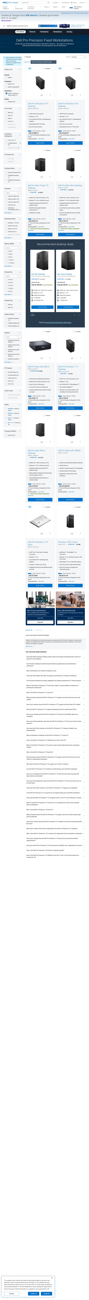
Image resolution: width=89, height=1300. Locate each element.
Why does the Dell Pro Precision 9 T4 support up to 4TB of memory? (47, 764)
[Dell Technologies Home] (10, 2)
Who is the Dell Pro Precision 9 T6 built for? (39, 809)
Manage (11, 1293)
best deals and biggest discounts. (59, 322)
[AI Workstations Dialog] (20, 143)
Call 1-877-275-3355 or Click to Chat (75, 13)
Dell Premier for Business (78, 7)
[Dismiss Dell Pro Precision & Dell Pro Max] (54, 62)
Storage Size (8, 272)
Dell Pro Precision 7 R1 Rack (38, 543)
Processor (8, 188)
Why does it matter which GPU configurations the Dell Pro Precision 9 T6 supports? (52, 828)
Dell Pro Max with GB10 (38, 366)
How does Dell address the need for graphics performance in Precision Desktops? (51, 676)
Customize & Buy (42, 307)
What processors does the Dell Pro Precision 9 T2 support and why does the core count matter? (53, 698)
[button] (56, 2)
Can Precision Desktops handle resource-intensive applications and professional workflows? (51, 665)
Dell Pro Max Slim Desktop (70, 185)
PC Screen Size (9, 154)
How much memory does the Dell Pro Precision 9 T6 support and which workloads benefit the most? (54, 822)
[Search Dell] (48, 2)
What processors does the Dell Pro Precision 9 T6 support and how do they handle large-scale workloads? (53, 815)
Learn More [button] (41, 139)
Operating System (10, 219)
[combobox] (35, 2)
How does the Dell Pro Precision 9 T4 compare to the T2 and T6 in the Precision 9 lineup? (54, 798)
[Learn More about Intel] (64, 25)
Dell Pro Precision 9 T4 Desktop (38, 104)
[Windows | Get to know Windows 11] (47, 26)
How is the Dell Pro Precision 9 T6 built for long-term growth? (45, 850)
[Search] (18, 193)
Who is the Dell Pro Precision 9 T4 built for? (39, 752)
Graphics (7, 333)
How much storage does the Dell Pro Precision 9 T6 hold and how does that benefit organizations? (52, 839)
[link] (65, 2)
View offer (30, 230)
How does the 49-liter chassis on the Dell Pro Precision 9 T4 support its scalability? (52, 788)
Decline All (34, 1293)
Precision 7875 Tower (68, 542)
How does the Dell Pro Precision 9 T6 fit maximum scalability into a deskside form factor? (54, 845)
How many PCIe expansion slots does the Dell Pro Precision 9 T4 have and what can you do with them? (53, 782)
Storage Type (9, 300)
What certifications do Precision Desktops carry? (41, 671)
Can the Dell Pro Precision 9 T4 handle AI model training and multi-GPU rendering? (51, 769)
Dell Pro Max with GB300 (69, 450)
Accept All (46, 1293)
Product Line (8, 69)
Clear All (26, 62)
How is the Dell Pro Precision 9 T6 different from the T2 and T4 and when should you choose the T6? (52, 856)
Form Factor (8, 108)
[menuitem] (20, 8)
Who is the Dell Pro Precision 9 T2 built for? (39, 692)
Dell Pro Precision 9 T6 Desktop (68, 104)
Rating (7, 404)
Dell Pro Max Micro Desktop (36, 451)
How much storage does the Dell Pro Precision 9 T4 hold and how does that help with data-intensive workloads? (52, 775)
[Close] (52, 1278)
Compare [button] (47, 68)
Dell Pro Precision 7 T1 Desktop (68, 367)
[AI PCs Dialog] (15, 140)
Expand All (29, 630)
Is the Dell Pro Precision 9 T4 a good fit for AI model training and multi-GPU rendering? (53, 793)
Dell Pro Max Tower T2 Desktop (38, 186)
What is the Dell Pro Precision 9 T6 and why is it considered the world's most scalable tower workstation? (52, 804)
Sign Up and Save (6, 20)
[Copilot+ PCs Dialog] (18, 147)
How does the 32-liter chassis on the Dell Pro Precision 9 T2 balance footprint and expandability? (51, 729)
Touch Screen (9, 391)
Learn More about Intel (76, 26)
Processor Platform (10, 431)
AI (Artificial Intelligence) (8, 135)
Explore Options (40, 143)
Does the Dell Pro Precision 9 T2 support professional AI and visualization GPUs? (51, 709)
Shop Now (40, 622)
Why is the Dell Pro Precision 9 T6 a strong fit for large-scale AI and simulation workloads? (54, 833)
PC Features (8, 368)
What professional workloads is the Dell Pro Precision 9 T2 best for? (47, 735)
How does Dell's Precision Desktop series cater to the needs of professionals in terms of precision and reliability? (53, 658)
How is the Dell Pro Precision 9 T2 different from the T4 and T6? (46, 740)
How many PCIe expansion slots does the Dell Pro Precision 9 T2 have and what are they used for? (53, 722)
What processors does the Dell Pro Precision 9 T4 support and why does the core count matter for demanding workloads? (53, 758)
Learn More (40, 618)
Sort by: (68, 57)
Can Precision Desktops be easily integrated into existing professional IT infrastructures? (53, 680)
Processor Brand (10, 168)
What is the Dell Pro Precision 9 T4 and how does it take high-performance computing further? (52, 746)
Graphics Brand (9, 314)
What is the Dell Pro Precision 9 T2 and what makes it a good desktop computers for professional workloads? (52, 686)
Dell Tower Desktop (64, 274)
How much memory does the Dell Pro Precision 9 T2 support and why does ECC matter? (53, 704)
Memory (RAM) (9, 244)
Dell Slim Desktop (38, 274)
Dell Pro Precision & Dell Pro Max (42, 62)
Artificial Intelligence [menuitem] (6, 7)
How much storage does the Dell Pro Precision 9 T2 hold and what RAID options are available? (52, 715)
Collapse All (39, 630)
